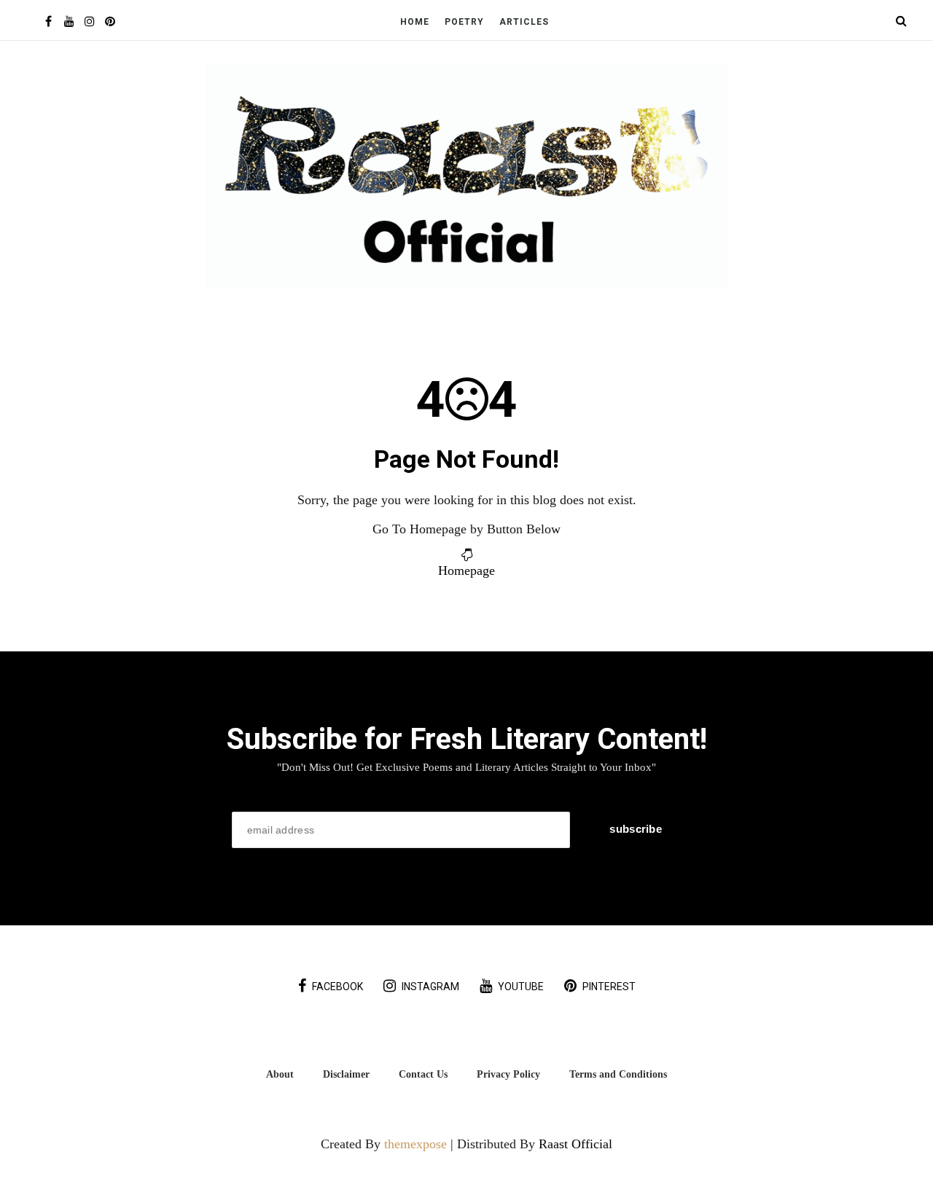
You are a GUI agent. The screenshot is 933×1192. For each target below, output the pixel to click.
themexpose (415, 1144)
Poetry (464, 22)
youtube (521, 986)
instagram (430, 986)
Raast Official (575, 1144)
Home (414, 22)
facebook (337, 986)
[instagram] (89, 21)
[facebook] (48, 21)
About (280, 1074)
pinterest (609, 986)
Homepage (466, 570)
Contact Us (423, 1074)
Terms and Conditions (618, 1074)
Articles (524, 22)
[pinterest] (109, 21)
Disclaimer (346, 1074)
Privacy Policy (508, 1074)
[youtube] (68, 21)
